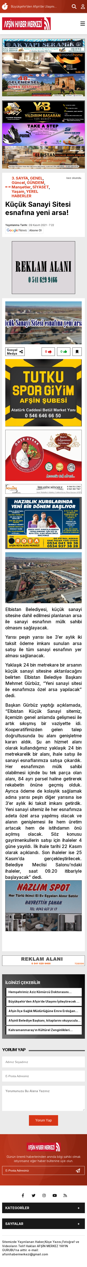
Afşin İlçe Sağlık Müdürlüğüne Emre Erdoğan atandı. (41, 1011)
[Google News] (24, 230)
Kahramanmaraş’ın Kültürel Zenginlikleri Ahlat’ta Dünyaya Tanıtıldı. (39, 1030)
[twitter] (33, 1195)
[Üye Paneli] (80, 6)
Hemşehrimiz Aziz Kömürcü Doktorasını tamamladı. (38, 992)
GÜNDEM (35, 182)
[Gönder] (80, 1170)
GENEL (36, 178)
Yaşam (18, 191)
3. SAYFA (20, 178)
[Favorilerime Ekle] (77, 351)
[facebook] (23, 1195)
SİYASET (41, 187)
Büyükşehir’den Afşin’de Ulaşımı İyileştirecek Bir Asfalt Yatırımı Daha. (44, 1002)
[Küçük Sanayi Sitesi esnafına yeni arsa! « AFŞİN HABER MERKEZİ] (26, 23)
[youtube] (54, 1195)
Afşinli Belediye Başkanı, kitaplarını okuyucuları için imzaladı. (44, 1021)
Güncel (18, 182)
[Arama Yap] (72, 6)
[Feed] (65, 1195)
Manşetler (21, 187)
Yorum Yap (43, 1120)
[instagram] (44, 1195)
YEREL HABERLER (25, 193)
